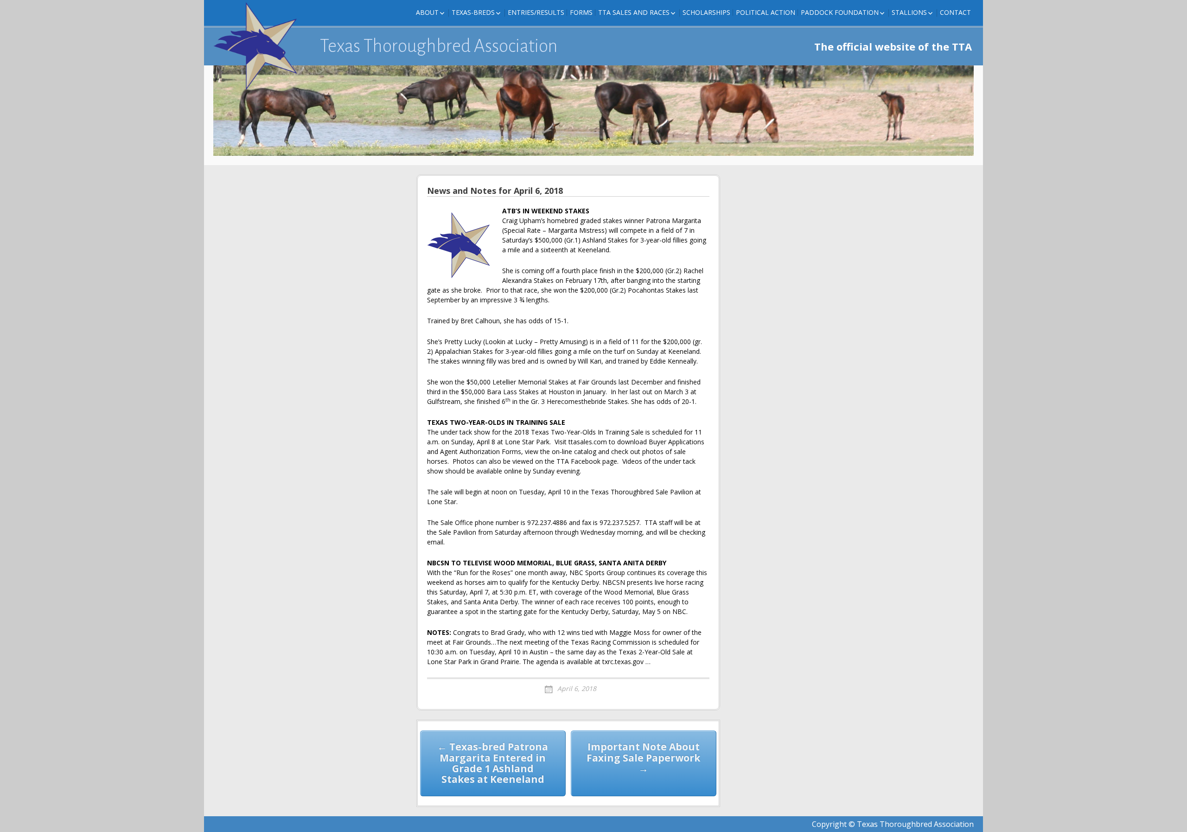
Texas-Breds (473, 12)
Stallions (909, 12)
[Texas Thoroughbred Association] (259, 46)
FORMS (581, 12)
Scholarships (706, 12)
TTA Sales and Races (634, 12)
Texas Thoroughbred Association (439, 46)
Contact (955, 12)
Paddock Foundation (840, 12)
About (427, 12)
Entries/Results (536, 12)
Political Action (765, 12)
